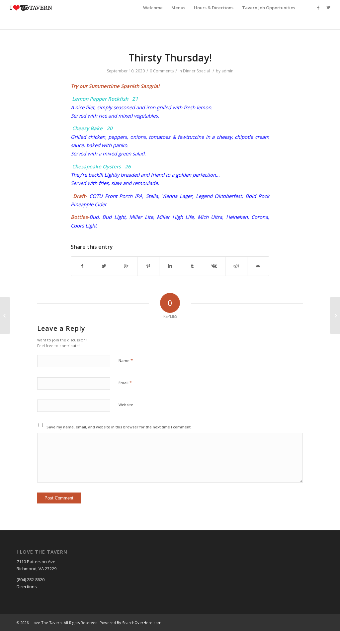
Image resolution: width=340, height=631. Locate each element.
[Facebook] (318, 7)
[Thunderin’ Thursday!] (5, 315)
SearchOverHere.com (141, 622)
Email (125, 383)
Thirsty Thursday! (170, 57)
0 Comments (162, 71)
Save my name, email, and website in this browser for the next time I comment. (119, 426)
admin (227, 71)
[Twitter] (328, 7)
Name (126, 360)
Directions (27, 586)
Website (126, 404)
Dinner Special (196, 71)
